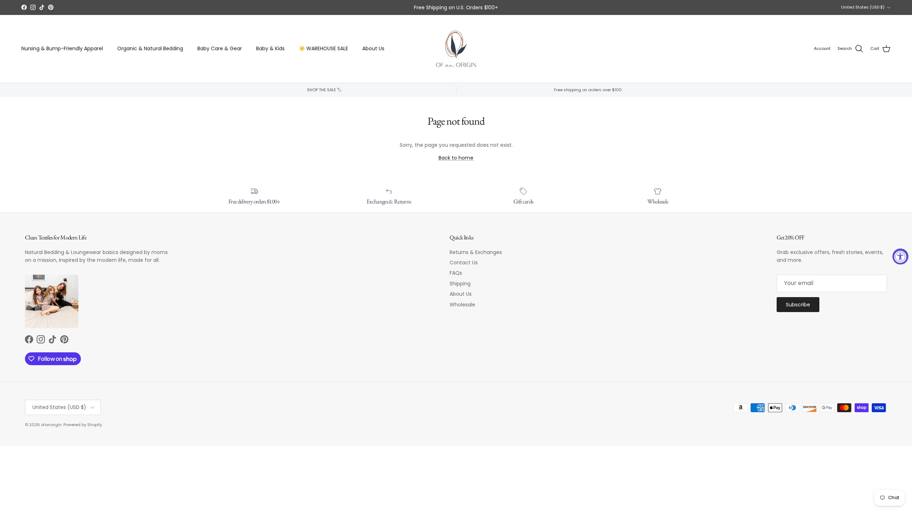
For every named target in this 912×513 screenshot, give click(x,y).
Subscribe (798, 304)
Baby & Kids (270, 48)
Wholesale (462, 304)
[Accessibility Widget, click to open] (900, 257)
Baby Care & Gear (219, 48)
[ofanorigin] (456, 49)
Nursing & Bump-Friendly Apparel (62, 48)
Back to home (456, 157)
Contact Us (464, 262)
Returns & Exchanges (476, 252)
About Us (373, 48)
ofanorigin (51, 425)
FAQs (456, 272)
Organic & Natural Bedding (150, 48)
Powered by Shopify (82, 425)
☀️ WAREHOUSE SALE (323, 48)
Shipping (460, 283)
